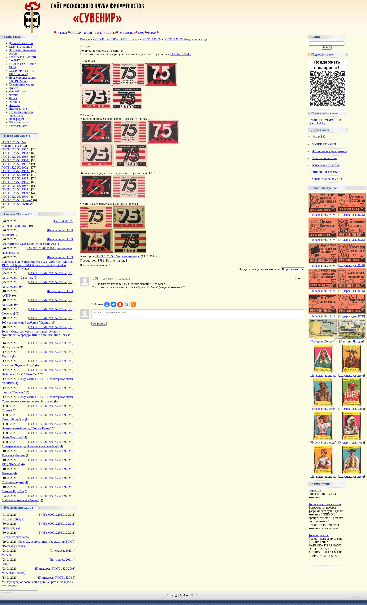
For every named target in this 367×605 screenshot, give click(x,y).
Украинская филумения (327, 178)
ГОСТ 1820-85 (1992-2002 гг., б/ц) (51, 273)
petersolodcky (317, 123)
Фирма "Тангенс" (13, 392)
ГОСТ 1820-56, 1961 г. (15, 164)
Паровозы (8, 252)
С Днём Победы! (13, 519)
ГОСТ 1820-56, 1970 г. (15, 196)
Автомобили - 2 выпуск (17, 277)
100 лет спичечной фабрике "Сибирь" (26, 322)
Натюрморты (10, 347)
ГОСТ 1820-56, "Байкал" (17, 203)
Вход (141, 32)
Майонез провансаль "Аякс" (20, 500)
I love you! (8, 313)
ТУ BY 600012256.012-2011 (56, 514)
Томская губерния (13, 455)
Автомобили (10, 286)
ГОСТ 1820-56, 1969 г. (15, 193)
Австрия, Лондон (323, 341)
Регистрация (127, 32)
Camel (6, 564)
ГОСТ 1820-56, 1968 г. (15, 189)
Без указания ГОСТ (60, 230)
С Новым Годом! (13, 482)
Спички (7, 410)
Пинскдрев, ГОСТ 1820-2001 (55, 568)
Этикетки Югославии (326, 172)
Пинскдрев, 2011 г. (62, 559)
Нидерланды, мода (323, 375)
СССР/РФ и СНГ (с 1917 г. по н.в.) (93, 32)
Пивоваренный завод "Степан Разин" (26, 428)
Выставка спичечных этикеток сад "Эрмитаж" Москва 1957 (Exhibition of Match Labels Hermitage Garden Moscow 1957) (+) (37, 265)
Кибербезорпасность (15, 537)
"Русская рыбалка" (14, 546)
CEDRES (8, 383)
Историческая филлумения (329, 151)
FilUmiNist (326, 119)
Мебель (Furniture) (13, 573)
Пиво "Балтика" (12, 437)
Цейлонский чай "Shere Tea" (20, 374)
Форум (151, 32)
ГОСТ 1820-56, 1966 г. (15, 182)
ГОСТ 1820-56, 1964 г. (15, 174)
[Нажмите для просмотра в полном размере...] (96, 84)
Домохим (8, 234)
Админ (313, 119)
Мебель (6, 555)
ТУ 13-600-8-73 (63, 221)
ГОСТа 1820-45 (180, 54)
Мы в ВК (319, 136)
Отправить (99, 323)
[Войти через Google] (127, 304)
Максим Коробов (13, 491)
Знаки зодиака (11, 528)
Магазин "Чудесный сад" (18, 365)
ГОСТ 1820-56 (151, 39)
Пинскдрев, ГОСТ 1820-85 (56, 577)
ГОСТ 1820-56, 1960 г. (15, 160)
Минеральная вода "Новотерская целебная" (30, 446)
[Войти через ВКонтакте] (113, 304)
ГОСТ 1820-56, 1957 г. (15, 149)
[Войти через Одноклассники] (133, 304)
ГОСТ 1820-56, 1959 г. (15, 156)
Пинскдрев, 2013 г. (62, 550)
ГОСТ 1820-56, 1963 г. (15, 171)
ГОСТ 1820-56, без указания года (13, 144)
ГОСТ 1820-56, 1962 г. (15, 167)
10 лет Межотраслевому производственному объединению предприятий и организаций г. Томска (36, 333)
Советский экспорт (324, 158)
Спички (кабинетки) (15, 225)
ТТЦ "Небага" (11, 464)
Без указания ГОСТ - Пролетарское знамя (46, 379)
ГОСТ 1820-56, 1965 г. (15, 178)
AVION (6, 295)
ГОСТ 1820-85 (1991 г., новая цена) (50, 248)
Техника (7, 473)
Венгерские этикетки (326, 165)
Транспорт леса (319, 535)
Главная (61, 32)
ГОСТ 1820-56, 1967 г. (15, 185)
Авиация (7, 304)
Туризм (6, 356)
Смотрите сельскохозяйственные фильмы (29, 243)
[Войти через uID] (107, 304)
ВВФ (337, 119)
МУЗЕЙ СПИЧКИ (324, 144)
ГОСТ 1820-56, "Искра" (16, 200)
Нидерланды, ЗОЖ (323, 214)
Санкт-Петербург (13, 419)
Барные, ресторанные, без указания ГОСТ (46, 541)
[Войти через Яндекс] (120, 304)
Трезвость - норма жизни (325, 504)
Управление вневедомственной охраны (27, 401)
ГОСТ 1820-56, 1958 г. (15, 153)
